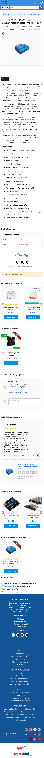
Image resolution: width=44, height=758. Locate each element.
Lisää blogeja (20, 720)
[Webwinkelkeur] (22, 748)
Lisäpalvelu (20, 689)
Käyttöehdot (20, 659)
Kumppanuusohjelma (20, 698)
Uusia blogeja (20, 706)
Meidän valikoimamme (20, 679)
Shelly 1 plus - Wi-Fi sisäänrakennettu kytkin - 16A (28, 466)
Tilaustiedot (20, 654)
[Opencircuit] (22, 754)
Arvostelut (20, 676)
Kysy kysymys (14, 400)
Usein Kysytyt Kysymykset (20, 684)
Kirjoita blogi (20, 695)
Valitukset (20, 665)
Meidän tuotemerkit (20, 681)
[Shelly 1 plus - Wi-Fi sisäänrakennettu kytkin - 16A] (9, 471)
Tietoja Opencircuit (20, 670)
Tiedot (20, 650)
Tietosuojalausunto (20, 662)
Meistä (20, 673)
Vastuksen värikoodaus (20, 701)
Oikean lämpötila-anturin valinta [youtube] (20, 712)
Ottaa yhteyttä (20, 622)
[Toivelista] (26, 3)
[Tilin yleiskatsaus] (33, 3)
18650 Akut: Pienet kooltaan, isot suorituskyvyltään (20, 715)
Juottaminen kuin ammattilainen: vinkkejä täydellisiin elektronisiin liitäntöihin (20, 709)
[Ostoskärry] (39, 3)
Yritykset (20, 619)
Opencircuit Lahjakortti (20, 692)
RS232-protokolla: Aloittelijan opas (20, 717)
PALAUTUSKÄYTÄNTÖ (20, 656)
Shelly (19, 239)
